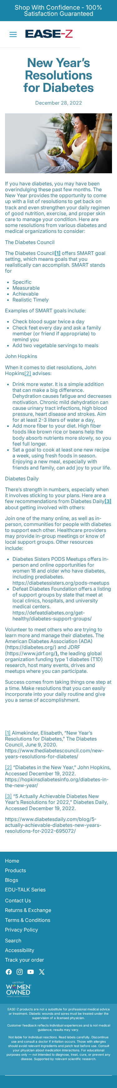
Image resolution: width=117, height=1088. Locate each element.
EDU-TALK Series (25, 889)
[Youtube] (30, 972)
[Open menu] (13, 34)
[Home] (49, 34)
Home (12, 861)
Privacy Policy (21, 930)
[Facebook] (8, 972)
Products (15, 870)
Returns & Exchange (28, 910)
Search (13, 940)
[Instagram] (19, 972)
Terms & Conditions (27, 920)
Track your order (24, 960)
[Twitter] (42, 972)
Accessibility (19, 950)
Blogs (11, 880)
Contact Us (18, 900)
